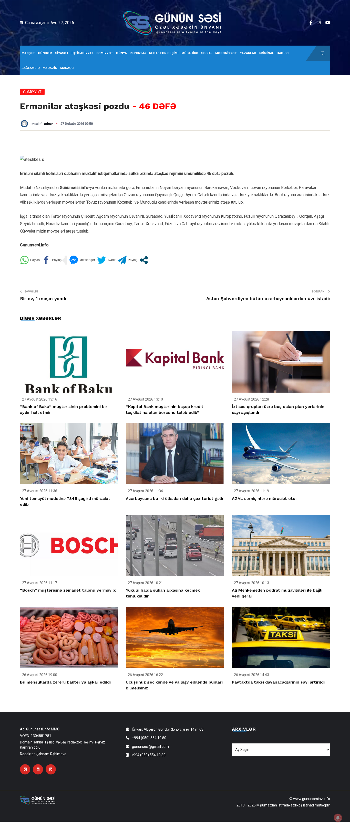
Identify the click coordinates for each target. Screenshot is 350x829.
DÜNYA (121, 53)
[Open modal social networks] (143, 260)
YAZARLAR (248, 53)
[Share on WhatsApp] (30, 260)
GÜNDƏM (45, 53)
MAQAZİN (50, 68)
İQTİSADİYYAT (82, 53)
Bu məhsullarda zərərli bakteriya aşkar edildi (65, 682)
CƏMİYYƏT (104, 53)
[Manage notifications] (338, 818)
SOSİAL (206, 53)
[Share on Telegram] (127, 260)
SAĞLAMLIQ (31, 68)
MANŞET (28, 53)
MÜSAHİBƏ (189, 53)
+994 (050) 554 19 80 (149, 738)
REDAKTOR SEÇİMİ (164, 53)
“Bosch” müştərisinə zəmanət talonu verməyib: (68, 590)
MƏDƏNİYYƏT (226, 53)
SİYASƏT (62, 53)
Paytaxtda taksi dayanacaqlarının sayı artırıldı (278, 682)
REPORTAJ (138, 53)
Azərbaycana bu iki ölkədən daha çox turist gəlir (175, 498)
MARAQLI (67, 68)
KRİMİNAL (266, 53)
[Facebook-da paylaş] (51, 260)
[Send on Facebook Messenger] (82, 260)
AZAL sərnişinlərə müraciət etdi (264, 498)
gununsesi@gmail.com (150, 746)
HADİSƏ (283, 53)
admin (48, 124)
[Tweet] (106, 260)
